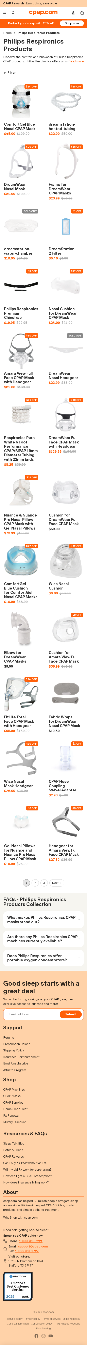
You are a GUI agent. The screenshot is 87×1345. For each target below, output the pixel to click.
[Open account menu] (73, 12)
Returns (8, 1037)
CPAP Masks (12, 1096)
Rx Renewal (11, 1115)
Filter (12, 72)
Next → (57, 882)
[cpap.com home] (43, 13)
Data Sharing (43, 1328)
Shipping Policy (13, 1050)
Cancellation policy (41, 1323)
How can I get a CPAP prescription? (27, 1176)
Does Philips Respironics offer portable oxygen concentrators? (37, 958)
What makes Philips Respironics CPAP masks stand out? (41, 919)
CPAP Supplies (13, 1102)
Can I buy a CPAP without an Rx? (25, 1163)
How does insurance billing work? (26, 1182)
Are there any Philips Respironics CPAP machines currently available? (42, 938)
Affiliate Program (14, 1070)
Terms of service (51, 1318)
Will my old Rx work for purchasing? (27, 1169)
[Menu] (4, 12)
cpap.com (48, 1311)
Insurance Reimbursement (21, 1057)
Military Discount (14, 1122)
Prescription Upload (16, 1044)
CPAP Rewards (13, 1156)
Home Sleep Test (15, 1109)
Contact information (18, 1323)
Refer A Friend (13, 1150)
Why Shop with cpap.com (20, 1217)
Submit (70, 1014)
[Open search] (13, 12)
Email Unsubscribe (16, 1063)
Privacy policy (32, 1318)
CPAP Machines (14, 1089)
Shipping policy (71, 1318)
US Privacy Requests (68, 1323)
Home (7, 33)
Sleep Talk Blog (13, 1143)
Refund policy (14, 1318)
